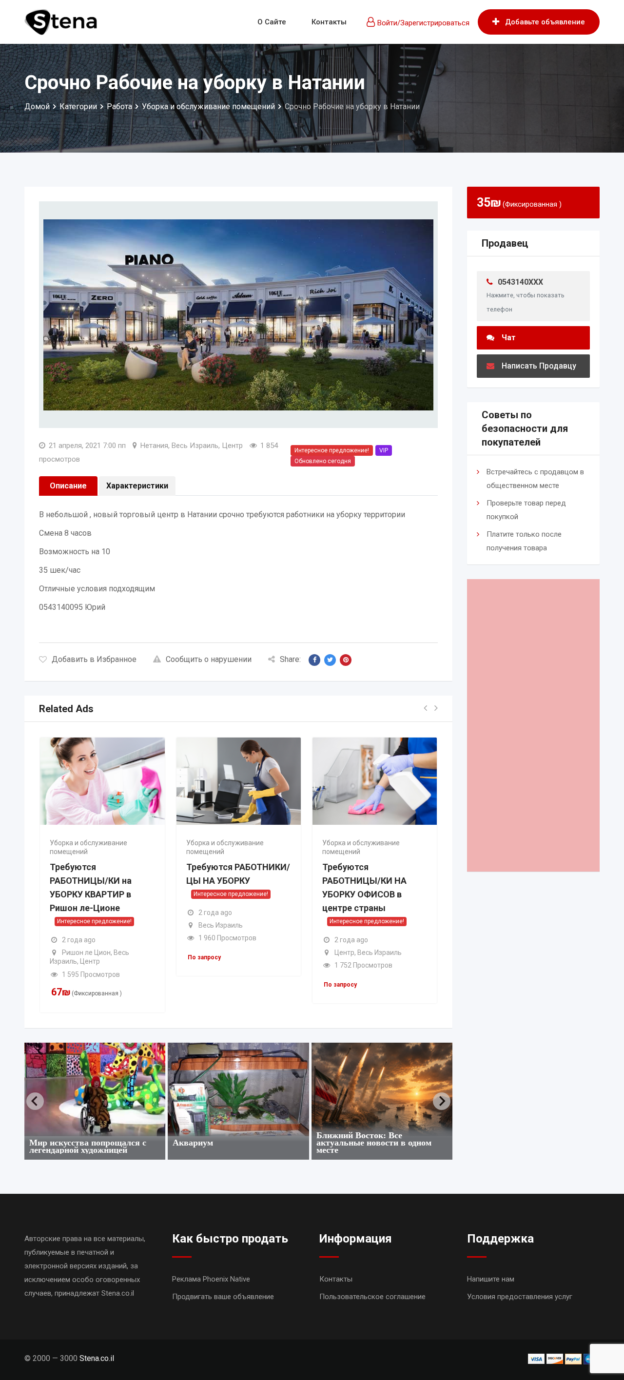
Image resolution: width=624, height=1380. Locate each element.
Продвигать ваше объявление (223, 1296)
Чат (509, 337)
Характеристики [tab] (137, 485)
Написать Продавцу (539, 365)
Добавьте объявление (545, 22)
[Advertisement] (533, 725)
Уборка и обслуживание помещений (88, 847)
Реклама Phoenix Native (211, 1279)
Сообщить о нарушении (209, 659)
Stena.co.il (96, 1358)
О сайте (271, 22)
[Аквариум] (238, 1089)
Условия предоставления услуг (519, 1296)
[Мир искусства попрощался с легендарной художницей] (94, 1089)
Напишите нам (490, 1279)
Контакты (329, 22)
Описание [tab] (68, 485)
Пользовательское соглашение (372, 1296)
